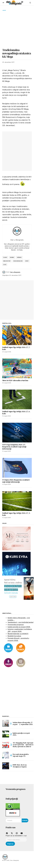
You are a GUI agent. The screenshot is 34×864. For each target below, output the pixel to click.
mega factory (6, 260)
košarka (19, 257)
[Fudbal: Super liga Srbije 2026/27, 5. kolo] (17, 501)
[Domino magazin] (13, 813)
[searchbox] (14, 820)
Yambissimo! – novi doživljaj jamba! (20, 622)
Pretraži (24, 820)
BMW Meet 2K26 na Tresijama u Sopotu (20, 766)
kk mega (12, 257)
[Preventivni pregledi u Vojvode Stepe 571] (5, 755)
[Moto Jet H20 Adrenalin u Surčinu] (17, 368)
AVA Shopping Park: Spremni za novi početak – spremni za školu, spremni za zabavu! (23, 745)
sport (26, 260)
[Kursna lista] (16, 538)
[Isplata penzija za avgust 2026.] (5, 734)
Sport (4, 10)
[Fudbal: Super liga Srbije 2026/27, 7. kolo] (17, 335)
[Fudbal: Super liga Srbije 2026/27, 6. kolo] (17, 399)
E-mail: (24, 836)
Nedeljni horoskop (14, 636)
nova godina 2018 (18, 260)
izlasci (5, 257)
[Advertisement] (17, 30)
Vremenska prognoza (16, 625)
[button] (3, 3)
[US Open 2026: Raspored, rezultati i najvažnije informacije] (17, 468)
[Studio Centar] (13, 806)
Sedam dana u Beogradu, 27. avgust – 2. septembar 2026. (23, 723)
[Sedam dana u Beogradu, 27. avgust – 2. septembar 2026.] (5, 723)
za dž (4, 264)
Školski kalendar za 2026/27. (18, 634)
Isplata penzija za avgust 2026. (19, 627)
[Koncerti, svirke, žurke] (8, 662)
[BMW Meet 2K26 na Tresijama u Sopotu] (5, 765)
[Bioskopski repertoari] (8, 648)
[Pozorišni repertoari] (21, 648)
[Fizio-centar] (18, 588)
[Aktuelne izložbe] (21, 662)
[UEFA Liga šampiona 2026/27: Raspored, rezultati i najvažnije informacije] (17, 432)
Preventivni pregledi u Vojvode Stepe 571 (21, 755)
